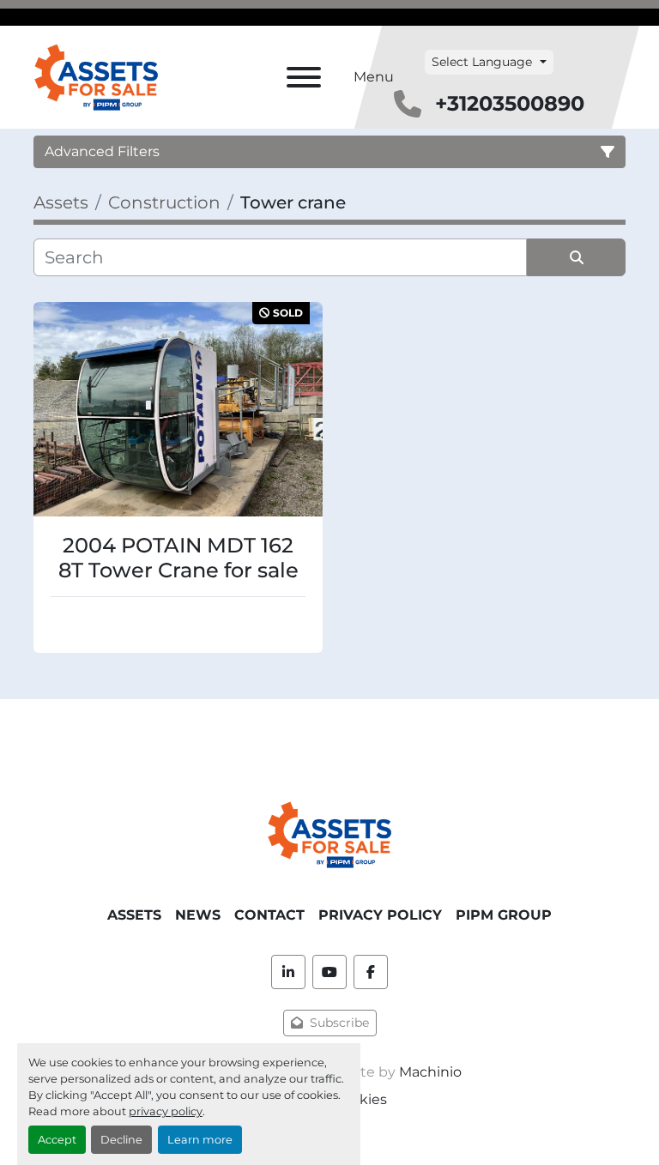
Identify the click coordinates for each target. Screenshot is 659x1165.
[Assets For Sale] (329, 833)
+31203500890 (509, 103)
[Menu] (304, 77)
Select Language (482, 61)
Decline (121, 1139)
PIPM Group (504, 915)
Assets (134, 915)
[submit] (576, 257)
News (198, 915)
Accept (57, 1139)
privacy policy (166, 1111)
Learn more (200, 1139)
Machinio (430, 1072)
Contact (269, 915)
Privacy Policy (380, 915)
